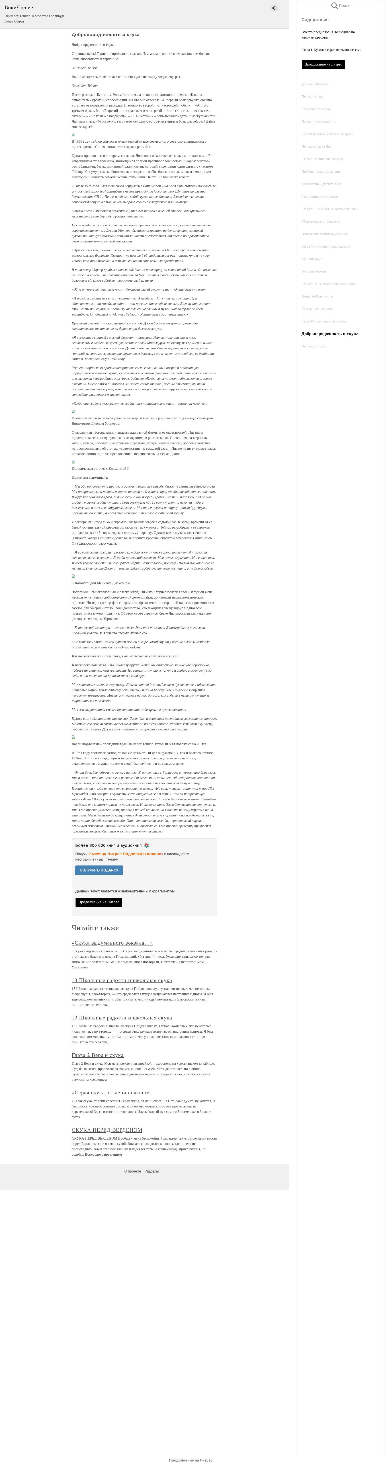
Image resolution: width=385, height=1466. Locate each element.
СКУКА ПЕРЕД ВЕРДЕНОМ (107, 1129)
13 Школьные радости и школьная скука (122, 980)
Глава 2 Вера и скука (98, 1054)
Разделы (152, 1171)
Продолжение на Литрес (323, 64)
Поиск (339, 6)
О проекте (132, 1171)
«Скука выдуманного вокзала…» (112, 942)
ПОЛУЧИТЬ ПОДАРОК (99, 870)
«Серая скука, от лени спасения (111, 1092)
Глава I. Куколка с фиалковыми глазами (331, 49)
